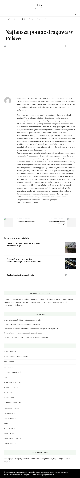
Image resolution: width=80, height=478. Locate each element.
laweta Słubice (33, 203)
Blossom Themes (14, 475)
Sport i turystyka (11, 433)
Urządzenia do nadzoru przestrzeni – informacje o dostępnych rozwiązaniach (31, 329)
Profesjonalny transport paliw (21, 275)
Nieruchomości (10, 418)
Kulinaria (8, 392)
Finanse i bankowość (12, 372)
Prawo (6, 423)
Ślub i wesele (9, 428)
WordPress (35, 475)
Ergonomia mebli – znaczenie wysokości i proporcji (22, 324)
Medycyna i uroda (11, 408)
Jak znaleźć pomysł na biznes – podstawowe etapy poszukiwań (26, 337)
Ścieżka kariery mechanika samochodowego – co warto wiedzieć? (24, 260)
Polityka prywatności (46, 475)
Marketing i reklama (12, 403)
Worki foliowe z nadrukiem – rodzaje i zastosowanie (22, 320)
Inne (6, 377)
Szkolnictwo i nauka (12, 439)
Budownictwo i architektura (16, 357)
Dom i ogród (9, 362)
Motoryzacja (9, 413)
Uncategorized (10, 444)
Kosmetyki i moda (11, 387)
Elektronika (9, 367)
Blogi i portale (10, 352)
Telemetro (40, 5)
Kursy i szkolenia (11, 398)
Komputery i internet (12, 382)
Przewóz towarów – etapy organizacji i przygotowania (23, 333)
